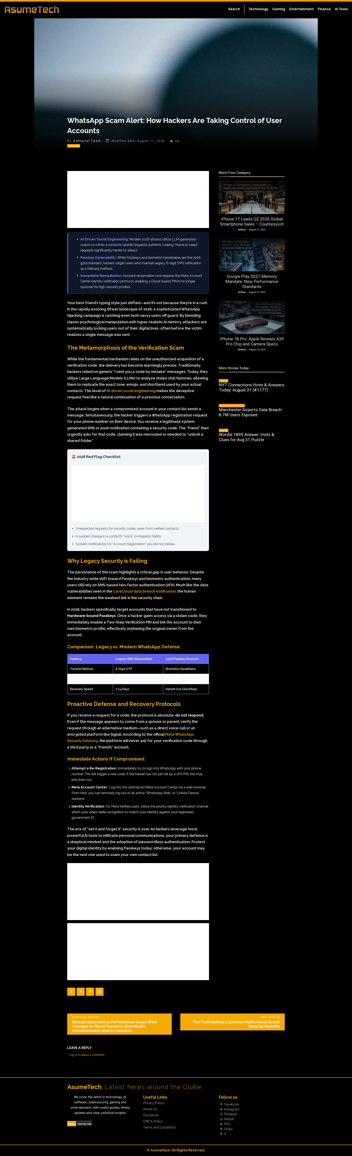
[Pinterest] (90, 992)
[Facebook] (71, 992)
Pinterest (230, 1114)
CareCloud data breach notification (144, 591)
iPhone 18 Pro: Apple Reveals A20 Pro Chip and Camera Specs (252, 341)
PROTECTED (84, 1124)
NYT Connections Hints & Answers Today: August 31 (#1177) (251, 387)
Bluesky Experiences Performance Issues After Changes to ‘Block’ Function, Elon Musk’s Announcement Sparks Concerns (114, 1026)
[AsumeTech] (42, 9)
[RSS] (221, 1124)
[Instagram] (221, 1109)
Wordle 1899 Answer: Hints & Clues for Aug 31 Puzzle (246, 437)
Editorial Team (87, 140)
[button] (234, 9)
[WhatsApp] (99, 992)
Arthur (242, 229)
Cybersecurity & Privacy (232, 405)
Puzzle (223, 380)
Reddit (229, 1119)
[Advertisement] (138, 199)
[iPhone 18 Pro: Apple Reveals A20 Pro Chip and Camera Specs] (252, 317)
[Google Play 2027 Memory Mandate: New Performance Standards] (252, 254)
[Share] (221, 1129)
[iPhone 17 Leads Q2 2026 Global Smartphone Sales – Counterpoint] (252, 197)
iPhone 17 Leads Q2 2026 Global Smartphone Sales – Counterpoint (252, 222)
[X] (81, 992)
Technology (73, 145)
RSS (227, 1124)
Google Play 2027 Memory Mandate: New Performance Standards (251, 281)
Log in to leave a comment (86, 1054)
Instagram (231, 1109)
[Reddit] (221, 1119)
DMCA (71, 1124)
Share (228, 1129)
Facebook (231, 1104)
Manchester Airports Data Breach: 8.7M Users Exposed (250, 412)
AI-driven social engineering (131, 391)
